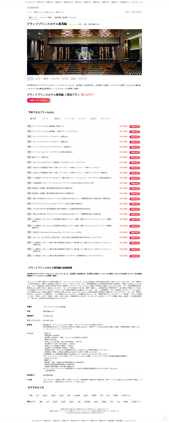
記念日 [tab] (93, 119)
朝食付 (46, 79)
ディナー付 (55, 79)
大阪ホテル (50, 2)
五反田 (53, 395)
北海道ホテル (124, 2)
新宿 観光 (119, 421)
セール (38, 79)
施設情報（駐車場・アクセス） (66, 17)
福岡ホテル (106, 2)
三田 (101, 395)
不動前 (115, 395)
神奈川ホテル (68, 2)
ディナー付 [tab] (69, 119)
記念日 (73, 79)
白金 (108, 395)
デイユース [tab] (105, 119)
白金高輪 (77, 395)
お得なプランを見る (37, 100)
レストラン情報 (45, 17)
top (164, 416)
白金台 (61, 395)
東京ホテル (41, 2)
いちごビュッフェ (137, 2)
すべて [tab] (33, 119)
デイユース (82, 79)
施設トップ (33, 17)
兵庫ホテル (88, 2)
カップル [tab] (81, 119)
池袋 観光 (111, 421)
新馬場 (94, 395)
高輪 (30, 395)
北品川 (86, 395)
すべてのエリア (30, 2)
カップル (65, 79)
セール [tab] (45, 119)
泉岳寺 (45, 395)
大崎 (68, 395)
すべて (30, 79)
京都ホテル (59, 2)
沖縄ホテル (115, 2)
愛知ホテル (97, 2)
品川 (37, 395)
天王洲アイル (125, 395)
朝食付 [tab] (57, 119)
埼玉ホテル (78, 2)
